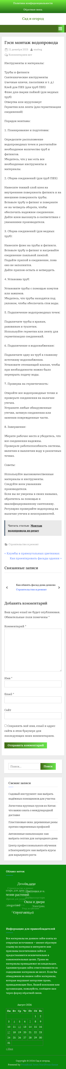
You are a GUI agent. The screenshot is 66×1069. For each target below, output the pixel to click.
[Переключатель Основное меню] (60, 28)
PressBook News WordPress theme (39, 1064)
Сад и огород (33, 18)
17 (8, 1032)
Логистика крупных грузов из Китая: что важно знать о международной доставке (32, 810)
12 (19, 1026)
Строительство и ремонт (24, 544)
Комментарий (15, 626)
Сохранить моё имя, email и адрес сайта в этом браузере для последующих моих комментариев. (29, 730)
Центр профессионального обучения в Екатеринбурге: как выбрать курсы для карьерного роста (32, 850)
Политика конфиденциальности (33, 3)
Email (9, 694)
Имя (8, 678)
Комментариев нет (20, 55)
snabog (38, 49)
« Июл (9, 1048)
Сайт (7, 710)
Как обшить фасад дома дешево (31, 584)
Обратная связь (32, 9)
